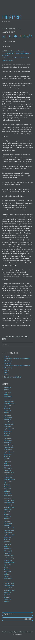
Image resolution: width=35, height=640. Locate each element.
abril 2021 (7, 463)
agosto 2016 (7, 592)
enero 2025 (7, 387)
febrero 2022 (8, 440)
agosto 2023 (7, 406)
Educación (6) (8, 368)
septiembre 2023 (9, 403)
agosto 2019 (7, 509)
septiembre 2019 (9, 507)
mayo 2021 (7, 461)
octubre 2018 (8, 532)
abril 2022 (7, 436)
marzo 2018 (7, 548)
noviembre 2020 (9, 475)
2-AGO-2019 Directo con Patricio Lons (14, 51)
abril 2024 (7, 394)
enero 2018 (7, 553)
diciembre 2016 (9, 583)
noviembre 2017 (9, 558)
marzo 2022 (7, 438)
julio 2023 (7, 408)
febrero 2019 (8, 523)
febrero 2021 (8, 468)
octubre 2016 (8, 588)
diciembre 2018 (9, 528)
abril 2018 (7, 546)
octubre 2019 (8, 505)
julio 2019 (7, 512)
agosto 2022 (7, 431)
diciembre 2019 (9, 500)
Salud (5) (6, 356)
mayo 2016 (7, 599)
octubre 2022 (8, 426)
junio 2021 (7, 459)
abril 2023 (7, 413)
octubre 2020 (8, 477)
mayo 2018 (7, 544)
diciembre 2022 (9, 422)
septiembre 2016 (9, 590)
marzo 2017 (7, 576)
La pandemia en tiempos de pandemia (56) (17, 365)
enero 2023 (7, 419)
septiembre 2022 (9, 429)
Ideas (4, 339)
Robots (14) (7, 363)
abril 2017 (7, 574)
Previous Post (18, 614)
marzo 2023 (7, 415)
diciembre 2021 (9, 445)
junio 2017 (7, 569)
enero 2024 (7, 399)
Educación (16, 337)
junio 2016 (7, 597)
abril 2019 (7, 519)
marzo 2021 (7, 466)
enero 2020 (7, 498)
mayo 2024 (7, 392)
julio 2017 (7, 567)
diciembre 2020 (9, 472)
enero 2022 (7, 442)
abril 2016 (7, 601)
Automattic (18, 634)
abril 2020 (7, 491)
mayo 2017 (7, 572)
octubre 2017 (8, 560)
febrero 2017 (8, 578)
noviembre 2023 (9, 401)
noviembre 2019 (9, 502)
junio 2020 (7, 486)
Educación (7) (8, 361)
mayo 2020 (7, 489)
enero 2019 (7, 525)
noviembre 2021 (9, 447)
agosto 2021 (7, 454)
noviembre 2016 (9, 585)
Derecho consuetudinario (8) (12, 377)
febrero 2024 (8, 396)
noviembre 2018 (9, 530)
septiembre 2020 (9, 479)
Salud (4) (6, 374)
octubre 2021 (8, 449)
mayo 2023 (7, 410)
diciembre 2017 (9, 555)
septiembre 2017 (9, 562)
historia (24, 337)
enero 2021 (7, 470)
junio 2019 (7, 514)
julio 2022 (7, 433)
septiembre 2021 (9, 452)
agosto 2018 (7, 537)
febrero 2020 (8, 495)
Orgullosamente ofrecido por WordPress (12, 632)
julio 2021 (7, 456)
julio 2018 (7, 539)
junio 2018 (7, 542)
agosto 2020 (8, 482)
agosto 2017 (7, 565)
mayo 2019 (7, 516)
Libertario (12, 17)
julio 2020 (7, 484)
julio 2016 (7, 595)
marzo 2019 (7, 521)
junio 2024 (7, 389)
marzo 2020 (7, 493)
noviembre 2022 (9, 424)
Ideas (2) (6, 370)
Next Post (28, 619)
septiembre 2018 (9, 535)
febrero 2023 (8, 417)
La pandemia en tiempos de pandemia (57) (17, 358)
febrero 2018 (8, 551)
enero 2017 (7, 581)
